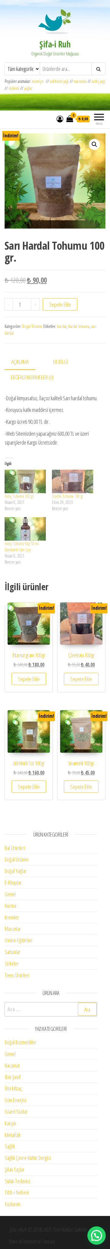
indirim (14, 88)
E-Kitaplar (13, 882)
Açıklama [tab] (20, 361)
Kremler (12, 917)
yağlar (28, 88)
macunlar (80, 81)
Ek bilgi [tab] (60, 361)
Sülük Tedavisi (17, 1181)
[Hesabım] (60, 118)
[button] (94, 144)
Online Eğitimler (19, 940)
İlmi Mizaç (13, 1088)
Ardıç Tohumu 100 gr (19, 496)
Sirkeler (12, 963)
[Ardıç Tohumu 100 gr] (25, 481)
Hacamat (12, 1065)
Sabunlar (12, 952)
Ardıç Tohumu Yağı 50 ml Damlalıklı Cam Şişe (22, 547)
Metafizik (12, 1135)
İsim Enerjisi (15, 1100)
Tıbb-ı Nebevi (17, 1192)
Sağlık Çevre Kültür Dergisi (28, 1157)
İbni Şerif (12, 1077)
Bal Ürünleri (15, 848)
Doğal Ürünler (32, 326)
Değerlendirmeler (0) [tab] (32, 377)
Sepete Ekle (60, 304)
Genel (10, 894)
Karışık (10, 1123)
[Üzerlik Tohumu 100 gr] (72, 481)
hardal (61, 326)
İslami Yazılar (16, 1111)
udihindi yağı (59, 81)
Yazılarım (12, 1204)
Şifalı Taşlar (14, 1169)
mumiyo (39, 81)
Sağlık (10, 1146)
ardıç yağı (98, 81)
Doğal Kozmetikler (20, 1042)
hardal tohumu (79, 326)
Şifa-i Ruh (54, 44)
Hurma (10, 905)
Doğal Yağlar (16, 870)
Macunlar (13, 928)
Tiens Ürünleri (17, 975)
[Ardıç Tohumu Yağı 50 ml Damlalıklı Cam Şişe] (25, 529)
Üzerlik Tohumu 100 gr (67, 496)
